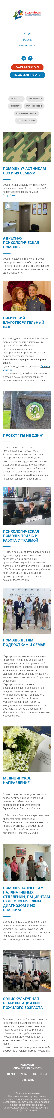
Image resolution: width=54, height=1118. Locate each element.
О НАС (27, 34)
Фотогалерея (16, 99)
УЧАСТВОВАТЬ (27, 45)
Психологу (15, 106)
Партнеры (40, 1074)
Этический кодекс (34, 106)
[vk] (23, 58)
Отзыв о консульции (26, 121)
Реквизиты (27, 1080)
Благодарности (35, 99)
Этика (11, 1074)
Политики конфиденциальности (27, 1067)
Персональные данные (26, 113)
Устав (24, 1074)
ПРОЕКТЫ (27, 40)
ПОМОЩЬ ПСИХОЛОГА (27, 67)
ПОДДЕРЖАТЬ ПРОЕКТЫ (27, 75)
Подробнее (9, 195)
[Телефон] (30, 58)
